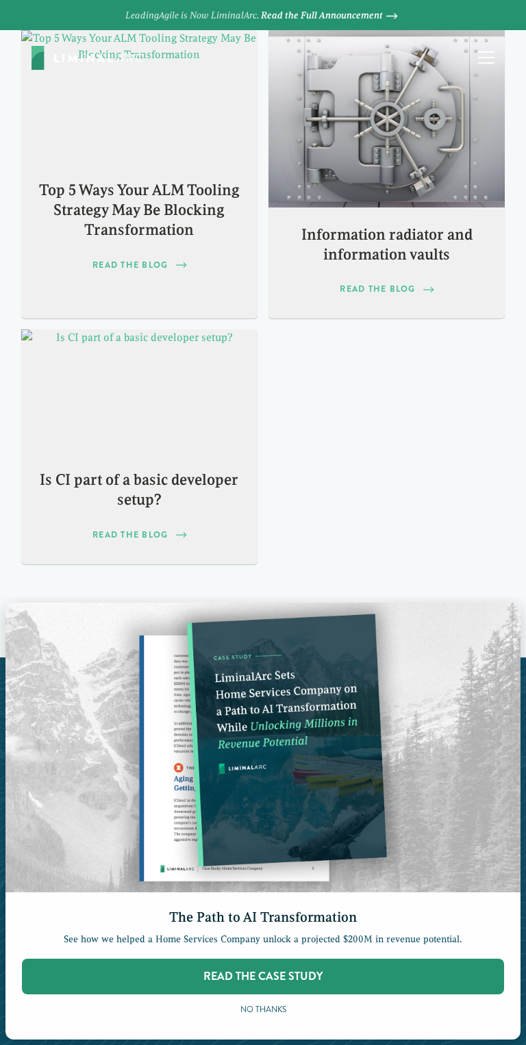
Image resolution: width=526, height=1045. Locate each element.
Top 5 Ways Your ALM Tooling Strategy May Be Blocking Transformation (139, 210)
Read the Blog (130, 265)
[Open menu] (486, 57)
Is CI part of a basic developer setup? (139, 489)
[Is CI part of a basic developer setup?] (139, 391)
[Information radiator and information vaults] (386, 118)
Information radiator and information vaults (387, 244)
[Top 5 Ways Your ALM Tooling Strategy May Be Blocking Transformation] (139, 96)
